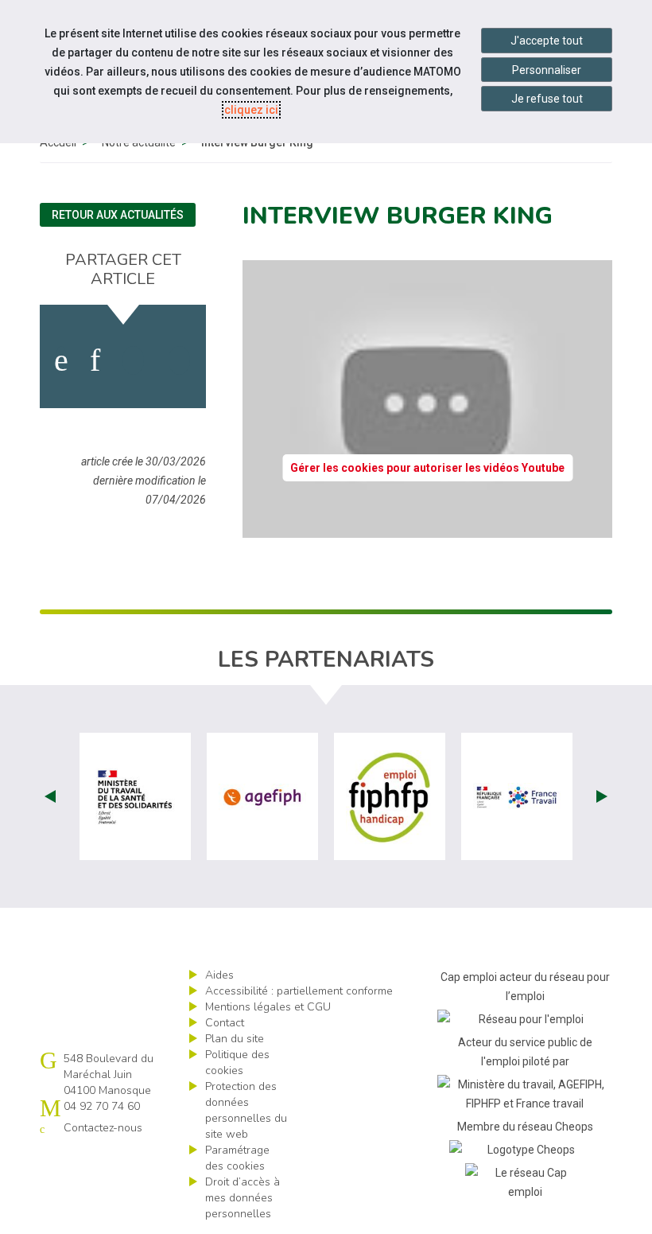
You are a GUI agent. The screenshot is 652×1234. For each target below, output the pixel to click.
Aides (219, 975)
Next (601, 796)
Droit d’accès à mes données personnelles (242, 1197)
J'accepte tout (546, 40)
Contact (224, 1022)
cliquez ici (251, 109)
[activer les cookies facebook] (61, 360)
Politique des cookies (237, 1062)
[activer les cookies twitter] (133, 360)
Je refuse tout (547, 98)
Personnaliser (546, 70)
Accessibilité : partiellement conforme (299, 990)
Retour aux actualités (118, 214)
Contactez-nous (103, 1127)
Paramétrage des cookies (237, 1158)
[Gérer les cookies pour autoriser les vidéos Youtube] (427, 528)
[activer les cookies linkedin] (95, 360)
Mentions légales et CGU (268, 1006)
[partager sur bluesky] (179, 360)
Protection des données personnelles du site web (246, 1110)
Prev (50, 796)
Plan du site (234, 1038)
